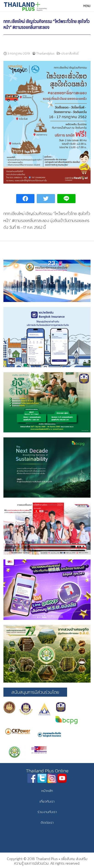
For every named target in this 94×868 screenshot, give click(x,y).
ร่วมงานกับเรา (47, 811)
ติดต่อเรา (47, 822)
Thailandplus (45, 53)
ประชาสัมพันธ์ (70, 53)
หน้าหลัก (47, 790)
